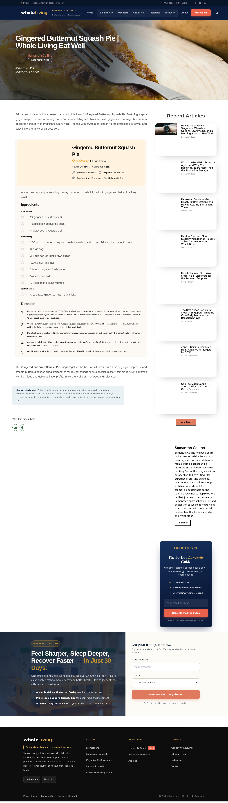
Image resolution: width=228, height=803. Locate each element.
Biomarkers (106, 12)
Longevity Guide (141, 748)
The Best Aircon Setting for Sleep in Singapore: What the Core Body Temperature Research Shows (197, 313)
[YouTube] (200, 3)
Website (49, 779)
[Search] (217, 13)
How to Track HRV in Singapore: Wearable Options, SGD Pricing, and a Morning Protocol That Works (198, 129)
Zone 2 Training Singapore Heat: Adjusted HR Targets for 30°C (196, 349)
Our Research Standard (175, 3)
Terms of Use (47, 796)
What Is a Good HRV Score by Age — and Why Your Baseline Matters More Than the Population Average (198, 166)
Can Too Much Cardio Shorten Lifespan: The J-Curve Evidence (195, 386)
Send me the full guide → (166, 694)
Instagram (32, 779)
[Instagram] (195, 3)
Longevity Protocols (97, 754)
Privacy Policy (30, 796)
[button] (186, 422)
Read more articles (40, 59)
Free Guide (200, 12)
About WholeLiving (182, 747)
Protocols (122, 12)
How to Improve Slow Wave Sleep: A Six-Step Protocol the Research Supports (196, 275)
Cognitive (138, 12)
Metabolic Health (95, 766)
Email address (140, 660)
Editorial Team (179, 754)
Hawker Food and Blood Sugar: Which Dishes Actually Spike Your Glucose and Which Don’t (198, 240)
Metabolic (154, 12)
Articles (132, 760)
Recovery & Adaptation (99, 772)
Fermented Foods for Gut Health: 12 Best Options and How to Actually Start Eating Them (197, 203)
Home (90, 12)
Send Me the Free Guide (186, 612)
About (184, 12)
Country (137, 675)
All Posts (183, 522)
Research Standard (139, 754)
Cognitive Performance (99, 760)
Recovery (169, 12)
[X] (205, 3)
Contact (175, 766)
